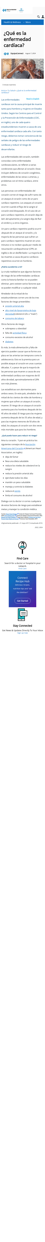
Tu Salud (11, 90)
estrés (17, 491)
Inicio (3, 90)
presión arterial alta (14, 306)
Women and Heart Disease (8, 517)
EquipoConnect (17, 53)
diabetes (9, 341)
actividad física (19, 333)
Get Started (22, 600)
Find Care (22, 568)
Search (38, 17)
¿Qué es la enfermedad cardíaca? (18, 91)
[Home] (16, 10)
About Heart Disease (11, 514)
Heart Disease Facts (9, 515)
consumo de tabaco (14, 318)
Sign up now (22, 633)
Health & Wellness (12, 22)
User (43, 17)
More (28, 22)
